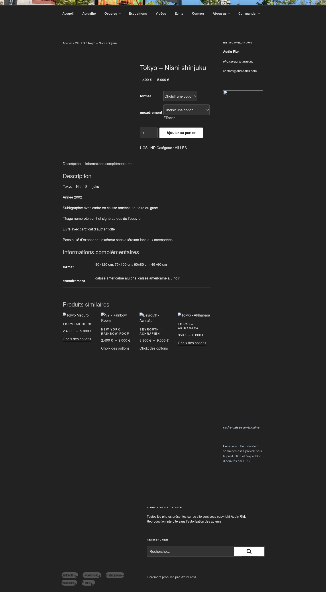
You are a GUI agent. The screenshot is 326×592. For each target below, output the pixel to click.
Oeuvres (110, 13)
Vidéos (161, 13)
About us (220, 13)
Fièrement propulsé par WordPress (171, 577)
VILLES (80, 43)
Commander (247, 13)
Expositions (138, 13)
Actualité (89, 13)
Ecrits (179, 13)
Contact (198, 13)
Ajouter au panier (181, 132)
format (145, 95)
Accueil (68, 13)
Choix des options (77, 338)
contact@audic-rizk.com (240, 71)
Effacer (169, 117)
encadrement (151, 112)
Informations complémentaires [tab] (108, 163)
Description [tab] (72, 163)
